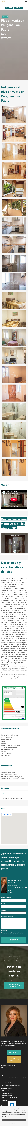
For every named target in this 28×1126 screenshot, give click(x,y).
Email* (3, 904)
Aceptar (14, 1120)
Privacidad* (4, 930)
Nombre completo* (6, 897)
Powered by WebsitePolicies (8, 1123)
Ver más (7, 1116)
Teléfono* (3, 910)
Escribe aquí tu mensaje (7, 916)
